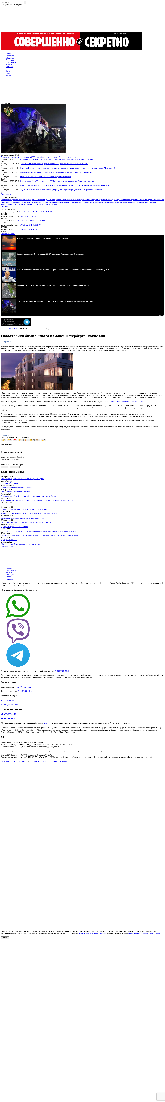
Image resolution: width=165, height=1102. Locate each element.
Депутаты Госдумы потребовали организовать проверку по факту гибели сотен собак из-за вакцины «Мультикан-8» (68, 168)
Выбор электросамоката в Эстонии (15, 492)
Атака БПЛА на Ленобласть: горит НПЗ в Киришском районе (45, 177)
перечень (47, 723)
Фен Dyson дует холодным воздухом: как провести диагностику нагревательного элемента (38, 531)
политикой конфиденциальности (92, 933)
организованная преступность (143, 200)
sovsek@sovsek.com (23, 687)
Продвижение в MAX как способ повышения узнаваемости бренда (29, 496)
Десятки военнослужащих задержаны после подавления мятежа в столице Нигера (54, 164)
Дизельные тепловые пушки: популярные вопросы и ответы (26, 522)
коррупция (16, 204)
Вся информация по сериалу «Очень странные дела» (22, 479)
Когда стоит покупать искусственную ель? (18, 487)
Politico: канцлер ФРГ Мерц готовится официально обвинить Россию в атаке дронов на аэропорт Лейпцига (64, 185)
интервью (54, 204)
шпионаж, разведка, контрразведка (82, 200)
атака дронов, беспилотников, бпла (22, 200)
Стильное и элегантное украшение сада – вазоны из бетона (25, 509)
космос (4, 200)
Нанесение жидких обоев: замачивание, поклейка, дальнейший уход (29, 513)
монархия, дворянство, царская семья (52, 200)
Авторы (9, 577)
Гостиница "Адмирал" (10, 483)
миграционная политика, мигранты (35, 204)
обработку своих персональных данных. (145, 933)
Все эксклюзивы (8, 234)
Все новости (6, 194)
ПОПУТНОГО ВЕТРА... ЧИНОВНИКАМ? (37, 212)
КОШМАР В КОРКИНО (30, 225)
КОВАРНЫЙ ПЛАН (28, 216)
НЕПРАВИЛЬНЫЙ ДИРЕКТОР (31, 221)
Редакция (10, 575)
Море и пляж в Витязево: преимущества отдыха (21, 544)
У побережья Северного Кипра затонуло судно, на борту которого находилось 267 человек (57, 159)
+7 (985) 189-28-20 (61, 671)
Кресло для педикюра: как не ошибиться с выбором (22, 518)
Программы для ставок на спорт (14, 527)
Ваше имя (5, 457)
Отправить (15, 467)
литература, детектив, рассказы (76, 202)
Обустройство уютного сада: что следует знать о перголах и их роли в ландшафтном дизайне (39, 535)
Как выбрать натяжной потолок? (14, 505)
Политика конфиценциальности (14, 761)
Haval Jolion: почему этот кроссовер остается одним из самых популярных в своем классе (38, 500)
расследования (129, 202)
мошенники (6, 204)
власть (128, 200)
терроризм (58, 202)
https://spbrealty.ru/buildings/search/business (127, 402)
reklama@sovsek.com (9, 705)
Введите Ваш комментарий (12, 464)
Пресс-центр (11, 570)
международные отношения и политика (106, 202)
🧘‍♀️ (43, 440)
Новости (9, 568)
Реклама (9, 572)
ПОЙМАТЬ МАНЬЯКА (30, 229)
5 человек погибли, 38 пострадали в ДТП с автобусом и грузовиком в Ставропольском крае (39, 157)
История (9, 579)
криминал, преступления (146, 202)
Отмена (4, 467)
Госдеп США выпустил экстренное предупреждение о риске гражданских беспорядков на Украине (61, 190)
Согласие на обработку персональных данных (49, 761)
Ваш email (5, 459)
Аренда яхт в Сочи (9, 540)
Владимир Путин (104, 200)
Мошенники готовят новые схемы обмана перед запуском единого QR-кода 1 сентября (56, 172)
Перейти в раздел (8, 546)
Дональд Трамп (118, 200)
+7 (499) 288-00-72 (24, 691)
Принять (5, 938)
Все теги (4, 206)
